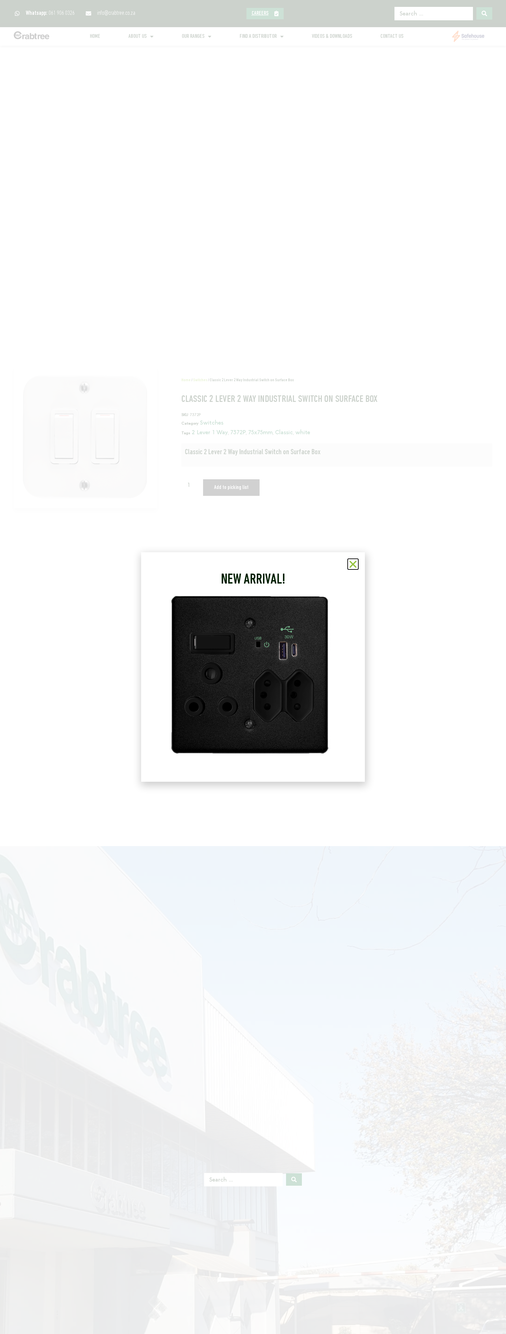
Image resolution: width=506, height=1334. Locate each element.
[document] (253, 667)
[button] (353, 564)
